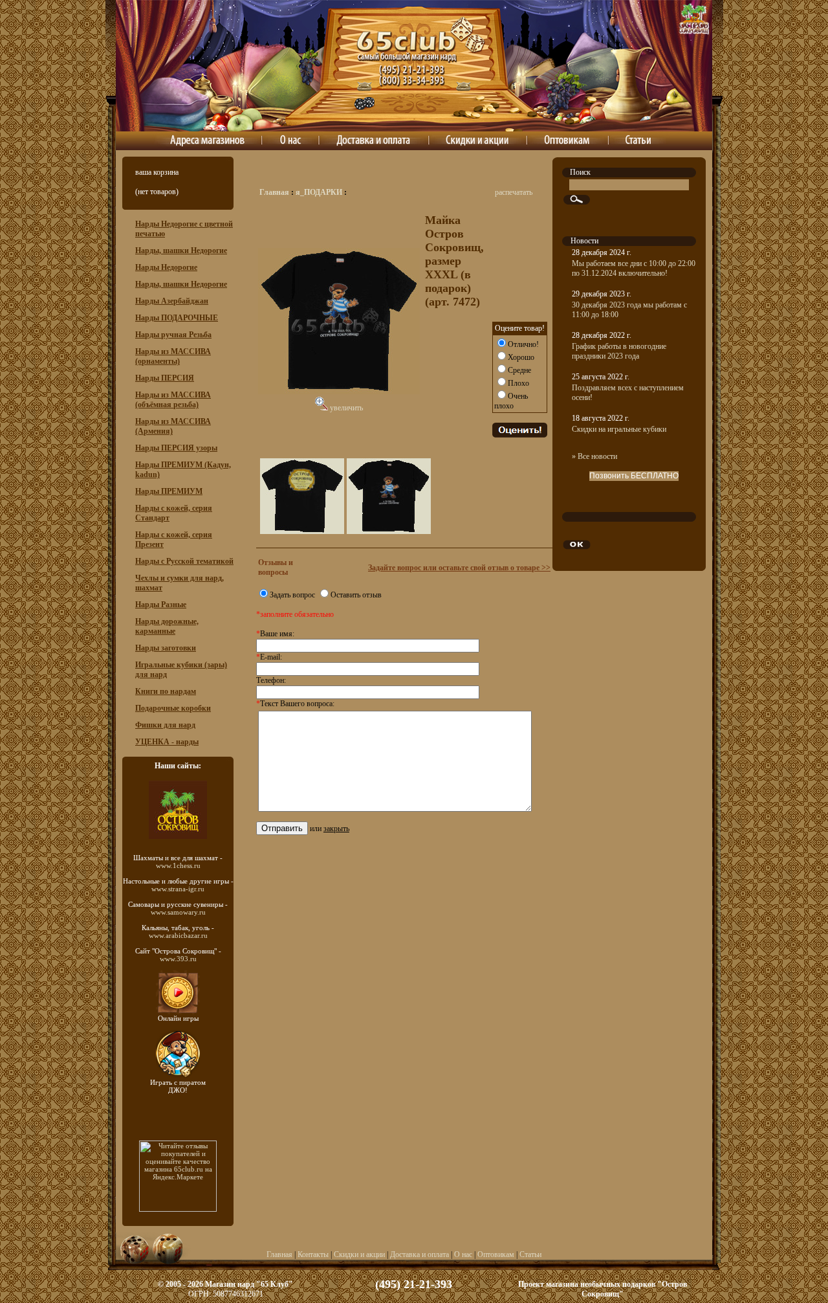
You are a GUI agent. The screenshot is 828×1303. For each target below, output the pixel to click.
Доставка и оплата (419, 1254)
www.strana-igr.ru (177, 889)
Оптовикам (495, 1254)
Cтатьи (530, 1254)
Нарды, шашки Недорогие (181, 250)
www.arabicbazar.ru (178, 935)
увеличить (345, 407)
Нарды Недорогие (166, 267)
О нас (463, 1254)
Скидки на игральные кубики (619, 429)
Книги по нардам (165, 691)
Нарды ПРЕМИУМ (168, 491)
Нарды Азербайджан (171, 301)
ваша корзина (157, 172)
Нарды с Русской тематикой (184, 561)
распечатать (513, 192)
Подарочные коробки (173, 708)
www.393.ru (178, 959)
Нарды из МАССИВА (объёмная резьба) (173, 399)
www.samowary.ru (178, 912)
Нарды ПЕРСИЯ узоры (176, 447)
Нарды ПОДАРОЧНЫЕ (176, 317)
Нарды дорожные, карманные (167, 626)
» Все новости (594, 456)
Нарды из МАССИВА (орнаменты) (173, 356)
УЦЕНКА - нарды (167, 741)
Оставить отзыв (356, 594)
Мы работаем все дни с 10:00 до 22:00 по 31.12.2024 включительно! (633, 268)
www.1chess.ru (178, 865)
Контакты (313, 1254)
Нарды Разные (160, 604)
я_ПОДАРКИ (319, 192)
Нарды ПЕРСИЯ (164, 378)
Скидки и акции (359, 1254)
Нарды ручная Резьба (173, 334)
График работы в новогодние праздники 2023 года (619, 351)
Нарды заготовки (165, 647)
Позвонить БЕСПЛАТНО (634, 475)
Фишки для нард (165, 724)
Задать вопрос (292, 594)
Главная (274, 192)
